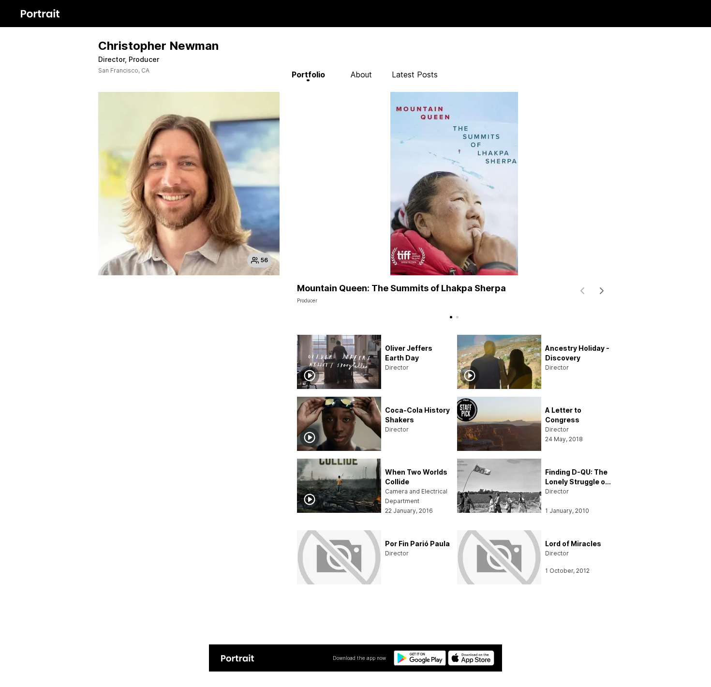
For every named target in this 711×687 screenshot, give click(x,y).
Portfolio (308, 74)
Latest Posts (415, 74)
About (361, 74)
